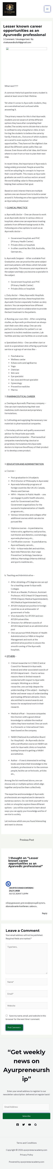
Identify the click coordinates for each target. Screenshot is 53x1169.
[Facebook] (17, 1124)
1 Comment (8, 39)
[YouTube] (29, 1124)
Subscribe (27, 1116)
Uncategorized (22, 39)
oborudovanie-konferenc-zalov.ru (21, 906)
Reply (44, 913)
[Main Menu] (47, 9)
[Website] (26, 1006)
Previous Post (27, 840)
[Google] (35, 1124)
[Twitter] (23, 1124)
